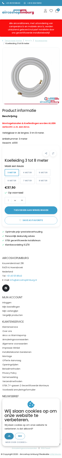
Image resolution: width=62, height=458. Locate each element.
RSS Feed (45, 448)
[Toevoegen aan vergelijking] (53, 153)
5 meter (43, 172)
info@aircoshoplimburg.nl (23, 280)
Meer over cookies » (16, 442)
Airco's (28, 40)
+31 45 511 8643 (13, 3)
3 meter (12, 172)
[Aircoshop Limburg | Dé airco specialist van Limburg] (18, 12)
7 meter (27, 180)
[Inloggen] (45, 11)
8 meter (43, 180)
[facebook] (5, 288)
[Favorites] (51, 11)
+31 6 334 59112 (34, 3)
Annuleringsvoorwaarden (24, 448)
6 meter (12, 180)
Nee (20, 436)
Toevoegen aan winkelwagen (31, 210)
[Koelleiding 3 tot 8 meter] (31, 75)
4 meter (27, 172)
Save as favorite (33, 220)
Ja (9, 436)
